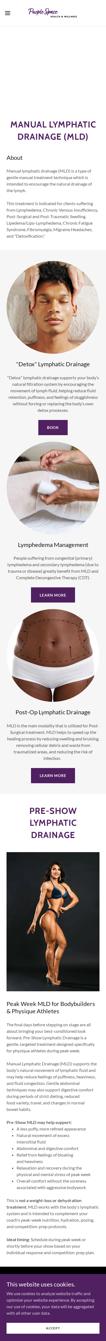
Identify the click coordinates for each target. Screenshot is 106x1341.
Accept (53, 1328)
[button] (9, 13)
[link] (53, 13)
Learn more (53, 595)
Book (53, 427)
